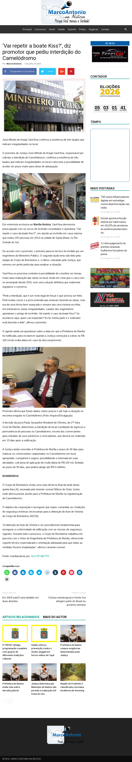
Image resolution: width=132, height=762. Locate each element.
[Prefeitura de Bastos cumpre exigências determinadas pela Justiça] (73, 633)
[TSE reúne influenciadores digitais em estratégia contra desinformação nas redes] (94, 199)
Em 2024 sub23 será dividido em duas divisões (20, 599)
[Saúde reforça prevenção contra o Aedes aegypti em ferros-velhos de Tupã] (44, 633)
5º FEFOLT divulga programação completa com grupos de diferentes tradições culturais (14, 652)
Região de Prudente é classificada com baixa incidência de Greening (72, 687)
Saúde (61, 29)
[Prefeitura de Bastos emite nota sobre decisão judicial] (15, 672)
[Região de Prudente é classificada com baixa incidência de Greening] (73, 672)
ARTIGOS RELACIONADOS (20, 617)
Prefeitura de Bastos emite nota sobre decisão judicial (13, 687)
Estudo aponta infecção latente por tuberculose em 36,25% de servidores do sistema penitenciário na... (114, 225)
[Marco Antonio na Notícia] (66, 12)
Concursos (40, 29)
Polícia (82, 29)
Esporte (72, 29)
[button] (125, 29)
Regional (93, 29)
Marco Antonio (14, 63)
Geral (52, 29)
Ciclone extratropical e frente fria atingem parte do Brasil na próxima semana (67, 601)
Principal (27, 29)
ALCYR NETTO (40, 556)
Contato (105, 29)
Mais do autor (55, 617)
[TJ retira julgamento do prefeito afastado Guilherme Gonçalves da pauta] (94, 246)
